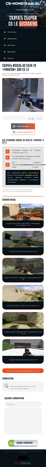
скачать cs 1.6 (31, 175)
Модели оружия (35, 73)
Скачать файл (23, 126)
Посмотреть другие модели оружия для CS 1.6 (23, 371)
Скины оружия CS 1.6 (24, 10)
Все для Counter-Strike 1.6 (19, 73)
